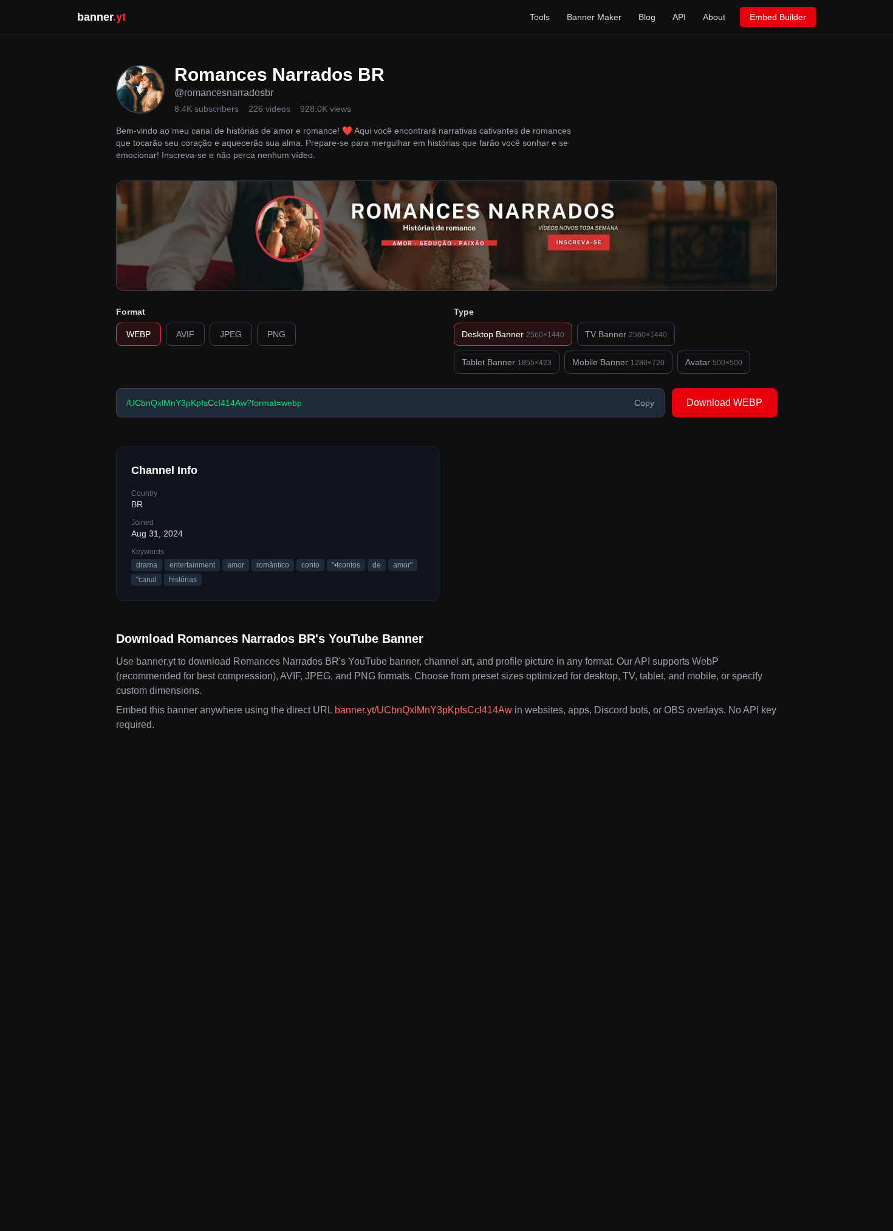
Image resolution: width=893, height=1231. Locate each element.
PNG (276, 334)
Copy (644, 403)
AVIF (185, 334)
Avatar (713, 362)
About (714, 17)
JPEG (231, 334)
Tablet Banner (507, 362)
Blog (646, 17)
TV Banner (626, 334)
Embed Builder (778, 17)
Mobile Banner (618, 362)
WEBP (138, 334)
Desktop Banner (513, 334)
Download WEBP (724, 402)
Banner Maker (594, 17)
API (679, 17)
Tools (540, 17)
